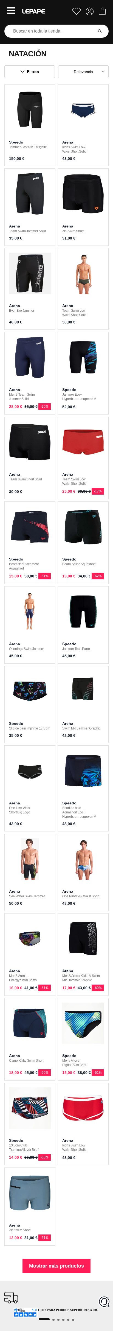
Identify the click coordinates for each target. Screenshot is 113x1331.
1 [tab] (44, 1319)
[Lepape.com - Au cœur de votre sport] (33, 11)
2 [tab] (53, 1320)
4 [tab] (63, 1320)
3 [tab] (58, 1320)
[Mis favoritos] (76, 11)
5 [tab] (68, 1320)
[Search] (99, 31)
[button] (11, 11)
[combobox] (50, 31)
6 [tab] (73, 1320)
